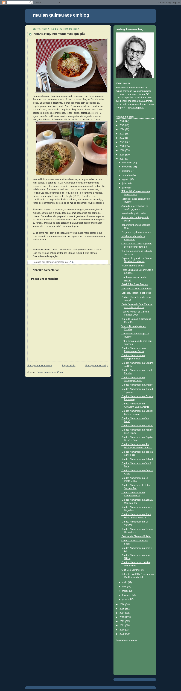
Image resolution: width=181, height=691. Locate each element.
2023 (122, 134)
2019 (122, 150)
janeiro (126, 599)
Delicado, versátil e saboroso (136, 293)
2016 (122, 604)
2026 (122, 121)
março (125, 591)
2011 (122, 625)
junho (125, 188)
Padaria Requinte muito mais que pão (59, 33)
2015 (122, 609)
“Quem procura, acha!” (132, 266)
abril (124, 586)
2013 (122, 617)
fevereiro (127, 595)
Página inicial (68, 365)
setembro (127, 175)
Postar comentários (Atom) (50, 372)
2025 (122, 125)
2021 (122, 142)
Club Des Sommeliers (132, 570)
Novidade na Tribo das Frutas (136, 288)
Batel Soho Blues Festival (134, 284)
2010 (122, 630)
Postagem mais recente (39, 365)
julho (125, 183)
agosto (126, 179)
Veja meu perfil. (136, 107)
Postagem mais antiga (96, 365)
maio (125, 582)
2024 (122, 129)
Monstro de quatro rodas (133, 213)
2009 (122, 634)
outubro (126, 171)
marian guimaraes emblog (61, 15)
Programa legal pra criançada (136, 232)
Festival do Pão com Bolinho (136, 536)
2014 (122, 613)
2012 (122, 621)
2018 (122, 155)
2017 (122, 159)
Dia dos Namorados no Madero (137, 425)
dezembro (127, 162)
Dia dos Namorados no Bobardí (137, 459)
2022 (122, 138)
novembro (127, 167)
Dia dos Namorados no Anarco (137, 385)
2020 (122, 146)
